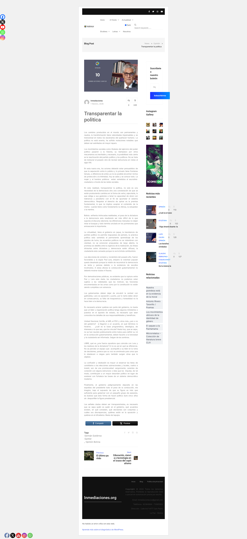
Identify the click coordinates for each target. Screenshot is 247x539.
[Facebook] (2, 16)
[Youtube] (2, 27)
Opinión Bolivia (93, 442)
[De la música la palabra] (151, 257)
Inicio (102, 20)
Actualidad (126, 20)
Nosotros (127, 31)
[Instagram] (2, 37)
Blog (141, 482)
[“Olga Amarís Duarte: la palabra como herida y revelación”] (151, 224)
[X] (2, 22)
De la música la (165, 266)
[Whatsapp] (2, 32)
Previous (100, 453)
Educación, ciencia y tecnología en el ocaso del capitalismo (122, 459)
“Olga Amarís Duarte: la (168, 227)
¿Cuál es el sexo (165, 213)
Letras (115, 31)
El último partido (102, 457)
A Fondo (113, 20)
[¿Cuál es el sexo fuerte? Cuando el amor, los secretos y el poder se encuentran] (151, 210)
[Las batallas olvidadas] (151, 238)
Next (129, 452)
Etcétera (103, 31)
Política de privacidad (155, 482)
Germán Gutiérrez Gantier (93, 437)
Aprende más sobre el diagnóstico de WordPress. (103, 529)
